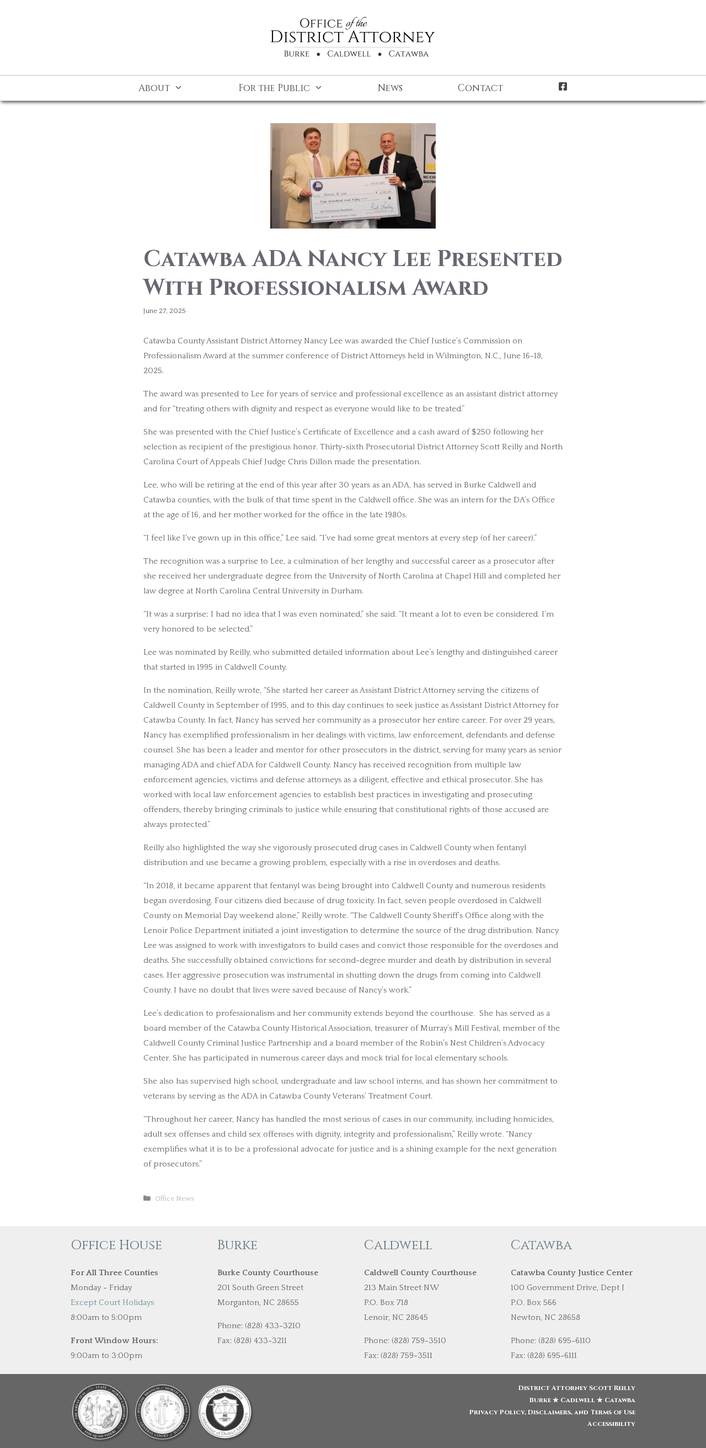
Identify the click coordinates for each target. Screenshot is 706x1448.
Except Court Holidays (112, 1302)
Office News (174, 1198)
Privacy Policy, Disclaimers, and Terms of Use (552, 1412)
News (390, 88)
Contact (480, 88)
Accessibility (611, 1423)
